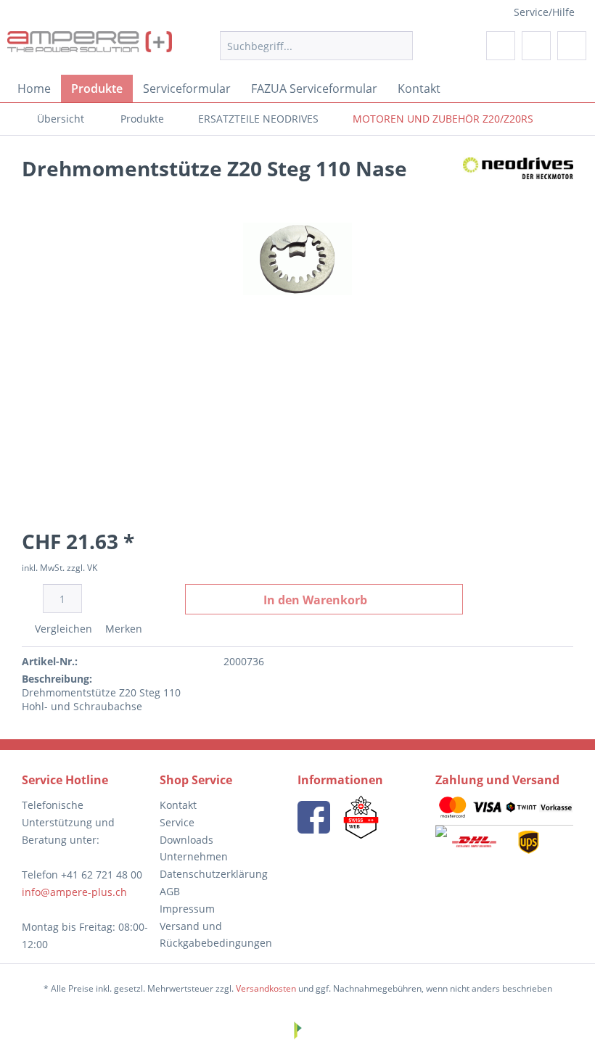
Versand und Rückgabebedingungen (216, 934)
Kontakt (178, 805)
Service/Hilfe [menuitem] (544, 12)
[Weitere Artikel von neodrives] (518, 182)
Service (177, 822)
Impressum (187, 909)
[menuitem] (317, 45)
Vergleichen (62, 628)
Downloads (186, 840)
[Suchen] (399, 45)
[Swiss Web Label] (361, 817)
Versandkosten (266, 988)
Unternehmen (194, 856)
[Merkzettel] (500, 45)
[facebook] (314, 817)
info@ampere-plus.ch (74, 892)
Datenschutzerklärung (214, 874)
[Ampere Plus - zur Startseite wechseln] (89, 49)
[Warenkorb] (571, 45)
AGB (170, 891)
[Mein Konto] (536, 45)
